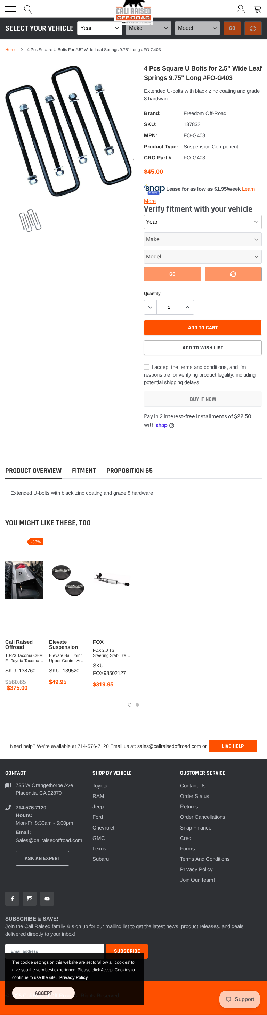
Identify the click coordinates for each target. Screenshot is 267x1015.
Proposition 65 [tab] (129, 471)
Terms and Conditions (205, 859)
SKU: (150, 124)
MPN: (150, 135)
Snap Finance (195, 828)
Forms (187, 848)
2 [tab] (137, 705)
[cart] (257, 9)
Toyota (99, 786)
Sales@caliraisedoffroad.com (49, 840)
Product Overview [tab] (33, 471)
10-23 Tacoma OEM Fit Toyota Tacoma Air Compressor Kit (24, 658)
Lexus (99, 848)
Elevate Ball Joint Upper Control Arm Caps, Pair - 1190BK (68, 658)
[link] (30, 220)
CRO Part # (157, 157)
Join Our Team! (197, 880)
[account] (241, 9)
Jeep (98, 806)
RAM (98, 796)
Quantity (152, 293)
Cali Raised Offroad (19, 644)
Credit (187, 838)
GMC (98, 838)
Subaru (100, 859)
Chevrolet (103, 828)
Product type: (161, 146)
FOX (98, 641)
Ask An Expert (42, 858)
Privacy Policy (196, 869)
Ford (97, 817)
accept (43, 993)
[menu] (10, 9)
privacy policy (73, 977)
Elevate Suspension (63, 644)
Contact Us (193, 786)
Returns (189, 806)
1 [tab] (129, 705)
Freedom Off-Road (205, 113)
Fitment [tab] (84, 471)
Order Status (194, 796)
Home (11, 49)
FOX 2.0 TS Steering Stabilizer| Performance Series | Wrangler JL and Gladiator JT (111, 653)
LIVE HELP (233, 746)
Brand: (152, 113)
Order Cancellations (202, 817)
